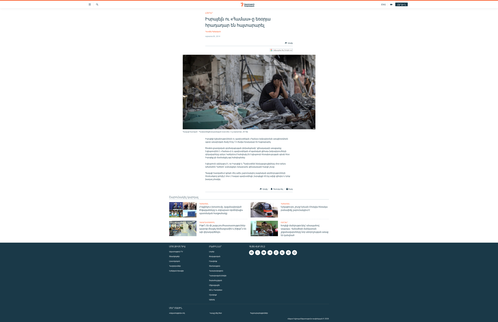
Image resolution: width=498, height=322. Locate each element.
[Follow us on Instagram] (276, 252)
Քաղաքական (214, 256)
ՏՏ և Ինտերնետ (215, 290)
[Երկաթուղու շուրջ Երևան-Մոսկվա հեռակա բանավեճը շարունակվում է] (264, 209)
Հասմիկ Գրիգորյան (213, 31)
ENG (383, 4)
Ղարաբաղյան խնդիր (217, 275)
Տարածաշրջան (215, 280)
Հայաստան (203, 204)
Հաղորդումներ (175, 266)
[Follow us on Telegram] (269, 252)
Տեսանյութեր (174, 256)
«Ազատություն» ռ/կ (177, 313)
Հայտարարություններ (259, 313)
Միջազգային (214, 285)
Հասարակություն (207, 222)
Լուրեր (209, 13)
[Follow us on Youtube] (263, 252)
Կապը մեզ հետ (216, 313)
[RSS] (282, 252)
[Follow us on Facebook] (251, 252)
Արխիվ (212, 299)
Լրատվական (174, 261)
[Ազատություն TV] (391, 4)
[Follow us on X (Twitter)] (257, 252)
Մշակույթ (213, 295)
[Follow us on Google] (294, 252)
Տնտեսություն (214, 266)
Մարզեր (284, 222)
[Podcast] (288, 252)
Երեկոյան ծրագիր (176, 271)
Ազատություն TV (176, 251)
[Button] (289, 42)
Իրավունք (213, 261)
